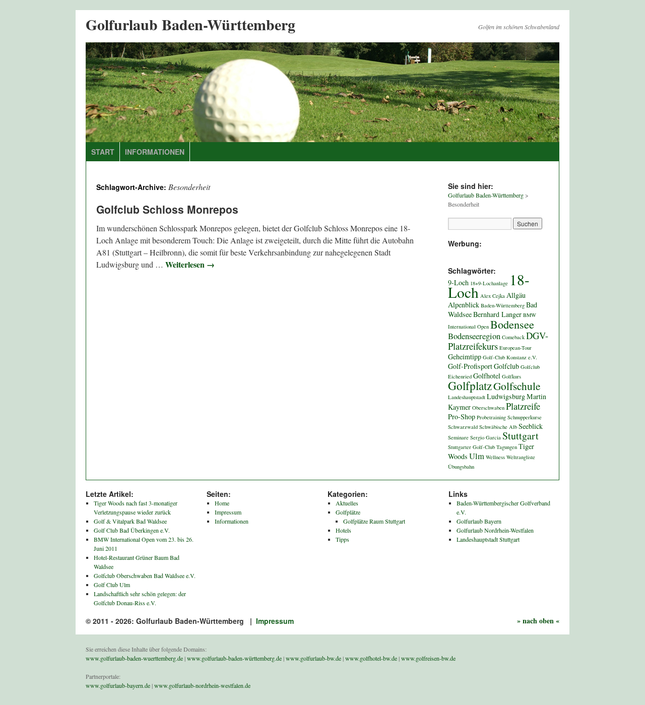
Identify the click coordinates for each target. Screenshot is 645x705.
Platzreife (523, 406)
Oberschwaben (488, 407)
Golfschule (516, 385)
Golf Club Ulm (112, 585)
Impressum (228, 512)
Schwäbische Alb (498, 426)
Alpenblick (463, 304)
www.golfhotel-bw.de (371, 658)
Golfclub (506, 366)
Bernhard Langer (497, 314)
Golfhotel (486, 375)
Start (102, 152)
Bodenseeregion (474, 336)
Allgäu (516, 295)
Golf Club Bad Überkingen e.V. (132, 530)
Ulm (476, 456)
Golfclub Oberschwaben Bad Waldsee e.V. (145, 575)
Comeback (513, 337)
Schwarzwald (463, 426)
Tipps (342, 539)
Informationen (154, 152)
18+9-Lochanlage (489, 283)
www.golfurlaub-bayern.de (118, 685)
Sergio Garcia (485, 437)
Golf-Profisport (470, 366)
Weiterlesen (190, 264)
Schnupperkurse (524, 417)
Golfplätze (348, 512)
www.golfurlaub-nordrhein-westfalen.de (202, 685)
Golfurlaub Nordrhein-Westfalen (495, 530)
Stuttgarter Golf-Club (471, 447)
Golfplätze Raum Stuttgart (374, 521)
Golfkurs (511, 376)
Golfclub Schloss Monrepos (167, 209)
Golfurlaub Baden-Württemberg (190, 24)
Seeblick (531, 426)
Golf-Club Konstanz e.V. (510, 357)
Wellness (495, 457)
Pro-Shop (461, 416)
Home (222, 503)
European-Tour (515, 347)
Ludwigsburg (506, 396)
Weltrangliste (520, 457)
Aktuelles (347, 503)
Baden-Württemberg (503, 305)
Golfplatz (470, 385)
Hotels (343, 530)
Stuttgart (520, 435)
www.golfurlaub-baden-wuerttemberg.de (134, 658)
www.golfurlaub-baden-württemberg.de (234, 658)
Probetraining (491, 417)
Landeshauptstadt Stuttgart (488, 539)
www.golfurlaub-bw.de (313, 658)
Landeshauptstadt (466, 397)
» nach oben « (538, 620)
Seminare (458, 437)
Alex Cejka (492, 295)
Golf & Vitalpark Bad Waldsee (130, 521)
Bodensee (512, 324)
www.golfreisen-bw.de (428, 658)
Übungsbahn (461, 466)
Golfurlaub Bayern (479, 521)
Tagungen (506, 447)
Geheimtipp (464, 356)
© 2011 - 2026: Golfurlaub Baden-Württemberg (166, 621)
